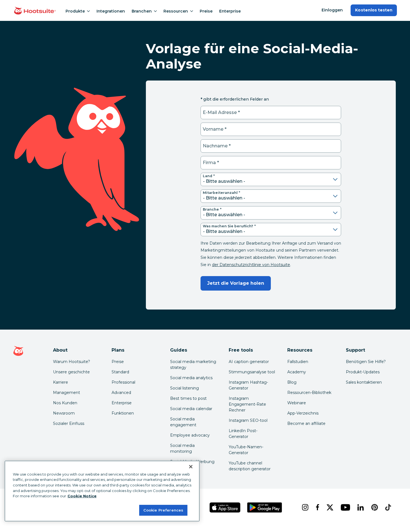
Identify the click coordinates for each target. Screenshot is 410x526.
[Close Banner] (191, 467)
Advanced (121, 392)
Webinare (296, 402)
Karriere (60, 382)
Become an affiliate (306, 423)
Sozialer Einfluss (68, 423)
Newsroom (64, 413)
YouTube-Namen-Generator (246, 449)
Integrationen (111, 11)
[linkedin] (360, 507)
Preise (206, 11)
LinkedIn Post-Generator (243, 433)
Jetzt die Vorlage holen (235, 283)
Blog (291, 382)
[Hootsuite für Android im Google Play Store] (264, 507)
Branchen (142, 11)
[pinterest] (374, 507)
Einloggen (332, 10)
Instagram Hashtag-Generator (248, 385)
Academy (296, 371)
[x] (329, 507)
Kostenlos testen (373, 10)
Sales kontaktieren (364, 382)
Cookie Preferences (163, 510)
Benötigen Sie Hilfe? (366, 361)
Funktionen (123, 413)
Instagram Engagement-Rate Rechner (247, 404)
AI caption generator (249, 361)
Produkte (75, 11)
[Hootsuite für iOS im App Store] (225, 507)
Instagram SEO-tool (248, 420)
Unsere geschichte (71, 371)
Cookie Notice (82, 496)
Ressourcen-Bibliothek (309, 392)
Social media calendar (191, 408)
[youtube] (344, 507)
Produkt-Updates (363, 371)
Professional (123, 382)
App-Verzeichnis (303, 413)
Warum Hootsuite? (71, 361)
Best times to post (188, 398)
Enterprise (230, 11)
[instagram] (304, 507)
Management (66, 392)
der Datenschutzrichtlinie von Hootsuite (251, 264)
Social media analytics (191, 377)
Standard (120, 371)
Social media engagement (183, 422)
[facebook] (316, 507)
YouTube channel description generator (250, 466)
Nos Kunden (65, 402)
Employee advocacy (190, 435)
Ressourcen (175, 11)
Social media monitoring (182, 448)
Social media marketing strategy (193, 364)
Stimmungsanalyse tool (252, 371)
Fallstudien (297, 361)
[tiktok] (387, 507)
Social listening (184, 388)
